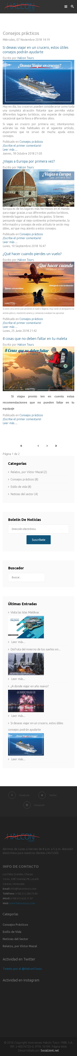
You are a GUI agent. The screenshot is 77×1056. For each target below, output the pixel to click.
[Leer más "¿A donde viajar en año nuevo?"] (38, 701)
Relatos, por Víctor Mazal (20, 946)
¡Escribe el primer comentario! (22, 145)
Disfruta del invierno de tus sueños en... (36, 649)
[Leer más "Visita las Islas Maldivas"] (38, 627)
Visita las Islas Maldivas (25, 612)
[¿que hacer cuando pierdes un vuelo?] (38, 284)
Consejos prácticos (31, 141)
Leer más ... (10, 149)
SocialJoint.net (50, 1050)
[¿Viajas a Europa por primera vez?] (38, 188)
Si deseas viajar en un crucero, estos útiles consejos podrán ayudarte (35, 726)
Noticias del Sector (15, 939)
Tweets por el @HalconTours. (22, 968)
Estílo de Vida (12, 931)
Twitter (53, 795)
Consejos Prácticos (15, 924)
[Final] (56, 445)
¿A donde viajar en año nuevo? (30, 686)
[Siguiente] (47, 445)
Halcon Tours (25, 58)
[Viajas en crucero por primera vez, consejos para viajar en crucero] (38, 82)
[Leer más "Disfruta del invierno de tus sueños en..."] (38, 664)
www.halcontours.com (22, 903)
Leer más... (18, 642)
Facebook (24, 795)
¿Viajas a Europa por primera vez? (29, 161)
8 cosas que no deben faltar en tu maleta (35, 338)
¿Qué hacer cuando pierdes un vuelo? (32, 254)
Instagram (39, 805)
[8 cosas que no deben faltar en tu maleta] (38, 369)
